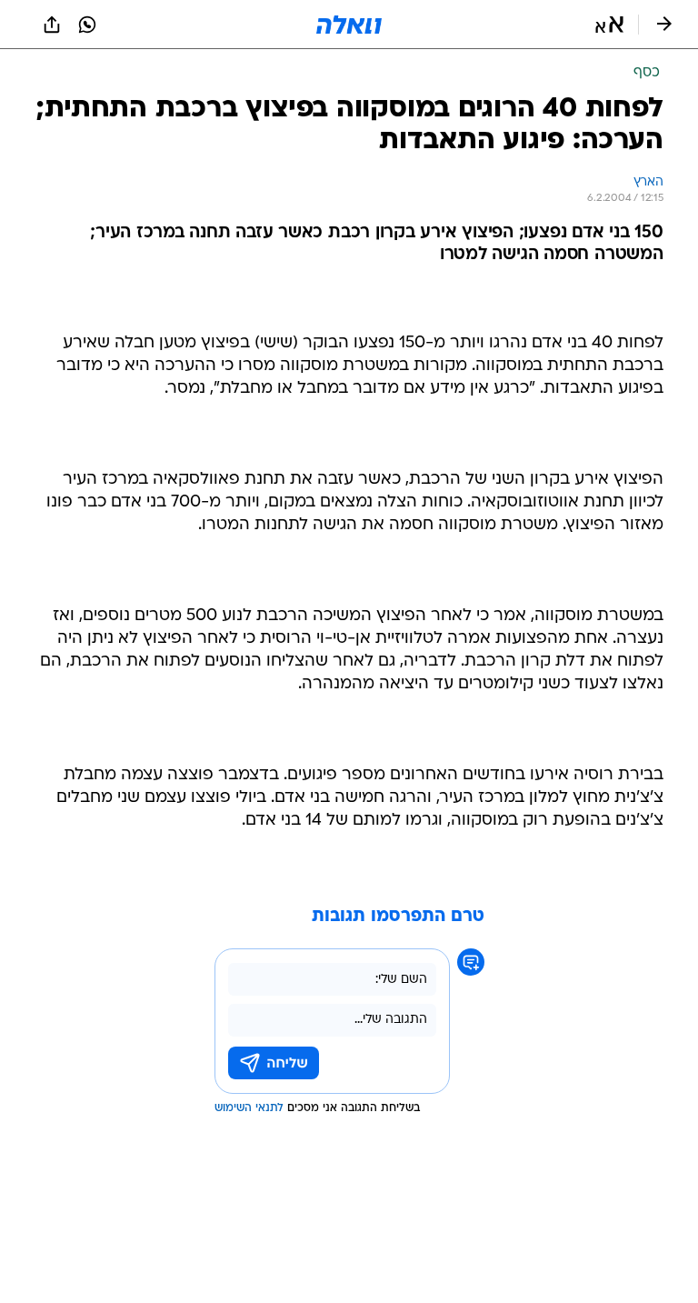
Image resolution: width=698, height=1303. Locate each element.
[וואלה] (349, 24)
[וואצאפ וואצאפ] (87, 24)
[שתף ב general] (52, 25)
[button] (609, 24)
